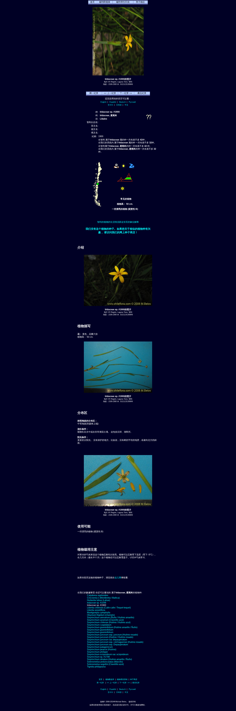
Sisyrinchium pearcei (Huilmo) (101, 649)
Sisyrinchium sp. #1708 (98, 657)
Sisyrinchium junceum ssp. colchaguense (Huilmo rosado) (115, 642)
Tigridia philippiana (96, 666)
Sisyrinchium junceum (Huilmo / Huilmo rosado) (110, 637)
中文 (126, 105)
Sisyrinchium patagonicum (100, 647)
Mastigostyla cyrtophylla (98, 612)
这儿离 (118, 577)
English (103, 102)
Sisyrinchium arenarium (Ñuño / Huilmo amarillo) (110, 617)
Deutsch (122, 102)
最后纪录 (135, 683)
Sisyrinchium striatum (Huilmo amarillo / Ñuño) (109, 659)
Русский (132, 102)
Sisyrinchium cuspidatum (99, 625)
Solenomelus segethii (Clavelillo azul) (105, 664)
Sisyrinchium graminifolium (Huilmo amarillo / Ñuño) (112, 627)
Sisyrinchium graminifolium (100, 630)
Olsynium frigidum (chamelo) (101, 615)
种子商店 (133, 679)
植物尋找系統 (122, 679)
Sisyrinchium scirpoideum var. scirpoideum (107, 654)
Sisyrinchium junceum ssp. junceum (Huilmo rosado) (112, 635)
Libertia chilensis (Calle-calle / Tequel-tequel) (109, 607)
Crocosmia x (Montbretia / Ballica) (103, 598)
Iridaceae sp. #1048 (96, 603)
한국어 (110, 105)
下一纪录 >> (124, 683)
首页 (100, 679)
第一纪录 (100, 683)
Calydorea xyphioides (97, 595)
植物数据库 (109, 679)
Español (113, 102)
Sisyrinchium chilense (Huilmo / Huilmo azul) (108, 622)
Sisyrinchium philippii (97, 652)
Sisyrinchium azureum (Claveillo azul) (105, 620)
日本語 (119, 105)
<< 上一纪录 (112, 683)
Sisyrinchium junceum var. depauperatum (107, 639)
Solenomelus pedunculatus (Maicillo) (105, 662)
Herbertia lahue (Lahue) (98, 600)
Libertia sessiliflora (96, 610)
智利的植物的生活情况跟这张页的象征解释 (118, 222)
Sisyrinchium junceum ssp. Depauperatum (107, 644)
